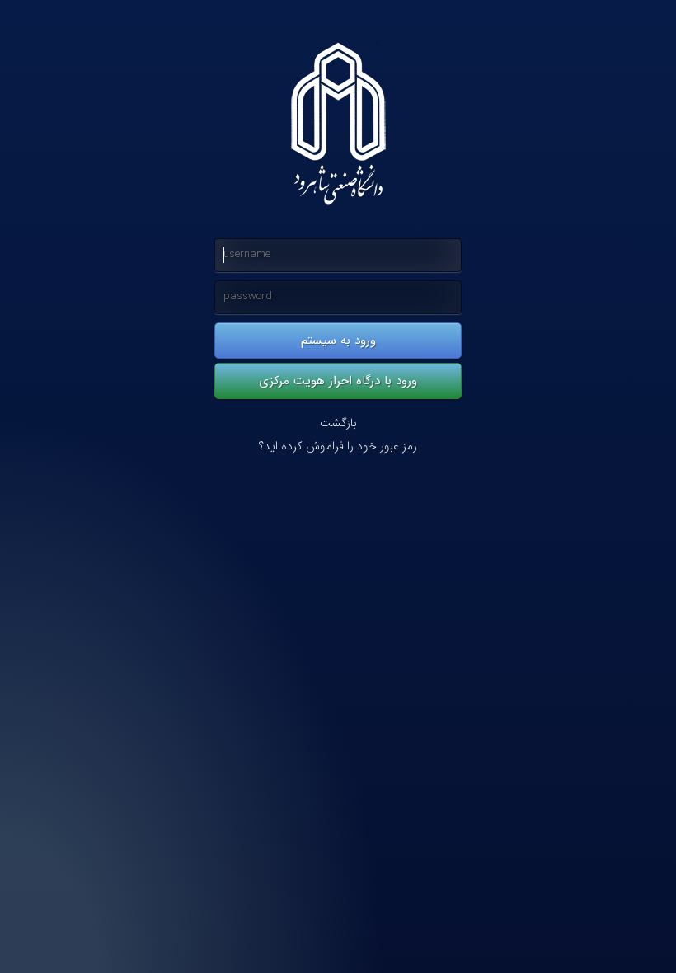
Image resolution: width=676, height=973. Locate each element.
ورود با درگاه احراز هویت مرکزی (338, 381)
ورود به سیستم (338, 340)
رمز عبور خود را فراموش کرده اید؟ (338, 446)
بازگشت (338, 423)
